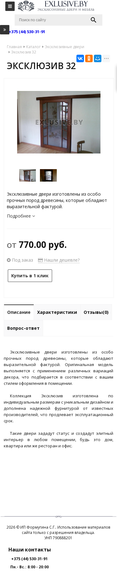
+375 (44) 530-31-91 (29, 558)
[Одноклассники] (89, 58)
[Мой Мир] (97, 58)
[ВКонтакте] (80, 58)
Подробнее (19, 216)
